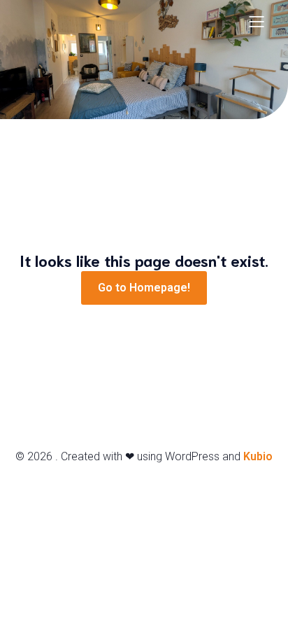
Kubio (258, 456)
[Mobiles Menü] (256, 21)
